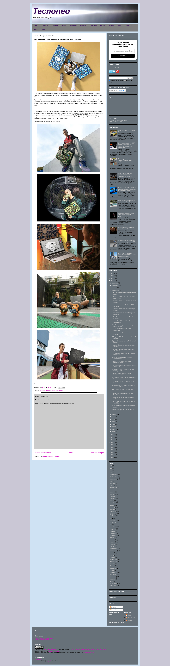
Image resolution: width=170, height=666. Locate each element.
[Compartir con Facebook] (64, 388)
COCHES (45, 26)
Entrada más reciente (42, 453)
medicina (112, 531)
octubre (114, 288)
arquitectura (113, 479)
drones (112, 505)
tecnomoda (113, 572)
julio (113, 416)
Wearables (113, 585)
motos (112, 537)
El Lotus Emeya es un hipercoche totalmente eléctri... (121, 362)
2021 (112, 437)
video (111, 581)
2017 (112, 447)
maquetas (113, 529)
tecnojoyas (113, 568)
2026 (112, 273)
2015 (112, 452)
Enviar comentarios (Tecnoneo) (51, 456)
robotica (112, 557)
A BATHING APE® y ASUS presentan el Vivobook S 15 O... (123, 386)
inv (111, 524)
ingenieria (113, 522)
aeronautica (113, 474)
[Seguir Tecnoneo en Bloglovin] (117, 91)
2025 (112, 276)
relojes (112, 555)
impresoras (113, 520)
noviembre (115, 285)
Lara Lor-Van (131, 617)
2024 (112, 278)
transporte (113, 577)
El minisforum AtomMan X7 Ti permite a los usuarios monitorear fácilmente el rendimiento (126, 145)
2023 (112, 281)
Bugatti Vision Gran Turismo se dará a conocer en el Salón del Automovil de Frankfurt (127, 189)
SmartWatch (113, 561)
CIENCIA (63, 26)
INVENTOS (83, 26)
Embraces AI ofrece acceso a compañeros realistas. (126, 228)
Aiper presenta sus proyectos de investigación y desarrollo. (126, 201)
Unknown (130, 620)
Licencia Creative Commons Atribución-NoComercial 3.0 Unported (88, 649)
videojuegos (113, 583)
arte (111, 481)
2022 (112, 435)
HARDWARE (93, 26)
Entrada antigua (97, 453)
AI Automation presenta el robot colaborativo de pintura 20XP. (127, 241)
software (112, 564)
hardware (112, 516)
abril (113, 424)
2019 (112, 442)
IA (110, 518)
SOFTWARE (73, 26)
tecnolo (112, 570)
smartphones (114, 559)
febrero (114, 429)
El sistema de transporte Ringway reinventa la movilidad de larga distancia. (127, 254)
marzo (114, 426)
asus (43, 384)
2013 (112, 457)
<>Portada (38, 659)
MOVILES (102, 26)
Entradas (113, 607)
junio (113, 419)
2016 (112, 450)
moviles (112, 540)
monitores (113, 535)
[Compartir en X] (62, 388)
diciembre (115, 283)
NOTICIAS (129, 26)
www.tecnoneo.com (53, 651)
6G (111, 470)
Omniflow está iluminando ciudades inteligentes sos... (122, 357)
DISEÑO (120, 26)
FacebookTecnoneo (118, 68)
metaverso (113, 533)
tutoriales (112, 579)
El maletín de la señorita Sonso (44, 638)
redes (111, 553)
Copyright (48, 661)
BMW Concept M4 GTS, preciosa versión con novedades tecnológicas (125, 175)
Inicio (71, 453)
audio (111, 485)
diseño (48, 390)
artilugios (42, 390)
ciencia (112, 492)
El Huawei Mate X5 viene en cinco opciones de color (121, 374)
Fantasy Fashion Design (115, 121)
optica (112, 546)
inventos (112, 527)
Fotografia (113, 511)
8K (111, 472)
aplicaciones (113, 477)
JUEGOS (36, 29)
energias (112, 509)
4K (111, 466)
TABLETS (111, 26)
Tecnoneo (51, 11)
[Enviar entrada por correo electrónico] (55, 387)
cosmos (112, 498)
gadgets (52, 390)
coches (112, 494)
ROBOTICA (55, 26)
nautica (112, 542)
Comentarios (115, 610)
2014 (112, 454)
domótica (112, 503)
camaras (112, 490)
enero (113, 431)
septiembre (115, 290)
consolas (112, 496)
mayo (113, 421)
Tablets (112, 566)
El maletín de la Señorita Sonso (118, 120)
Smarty (44, 29)
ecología (112, 507)
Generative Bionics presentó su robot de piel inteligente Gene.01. (127, 214)
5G (111, 468)
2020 (112, 439)
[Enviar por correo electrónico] (59, 388)
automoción (113, 487)
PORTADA (36, 26)
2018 (112, 445)
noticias (112, 544)
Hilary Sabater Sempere (49, 649)
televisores (113, 574)
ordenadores (59, 390)
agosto (114, 414)
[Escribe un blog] (60, 388)
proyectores (113, 551)
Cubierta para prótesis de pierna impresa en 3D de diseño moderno (127, 160)
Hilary (129, 615)
